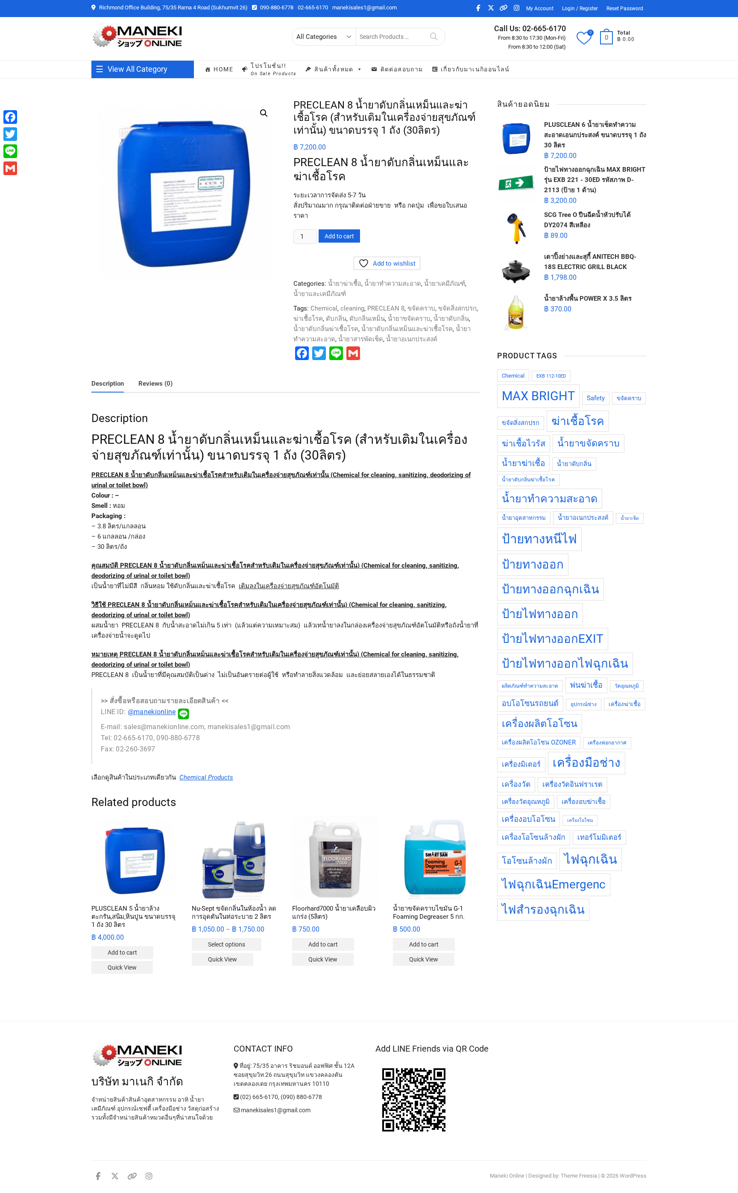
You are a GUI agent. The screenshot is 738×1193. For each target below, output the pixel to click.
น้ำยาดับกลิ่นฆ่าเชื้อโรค (325, 329)
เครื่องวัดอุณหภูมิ (526, 802)
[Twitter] (10, 134)
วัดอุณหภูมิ (627, 686)
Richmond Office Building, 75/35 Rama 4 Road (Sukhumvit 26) (173, 7)
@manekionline (152, 712)
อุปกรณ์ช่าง (584, 704)
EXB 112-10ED (551, 376)
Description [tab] (107, 383)
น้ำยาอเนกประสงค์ (411, 339)
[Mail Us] (237, 1110)
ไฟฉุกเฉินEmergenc (554, 884)
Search (434, 36)
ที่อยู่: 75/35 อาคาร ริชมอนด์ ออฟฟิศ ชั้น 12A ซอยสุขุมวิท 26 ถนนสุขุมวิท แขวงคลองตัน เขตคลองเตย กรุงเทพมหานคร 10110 (294, 1074)
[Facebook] (10, 117)
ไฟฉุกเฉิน (590, 859)
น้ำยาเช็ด (630, 518)
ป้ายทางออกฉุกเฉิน (550, 589)
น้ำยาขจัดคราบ (409, 318)
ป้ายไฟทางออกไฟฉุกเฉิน (565, 664)
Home (223, 69)
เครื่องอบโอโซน (528, 819)
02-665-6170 (313, 7)
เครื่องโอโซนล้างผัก (533, 837)
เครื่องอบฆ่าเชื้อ (584, 802)
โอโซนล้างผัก (527, 861)
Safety (596, 398)
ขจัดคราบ (421, 308)
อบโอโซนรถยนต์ (530, 703)
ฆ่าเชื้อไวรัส (523, 443)
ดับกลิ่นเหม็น (367, 318)
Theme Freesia (579, 1175)
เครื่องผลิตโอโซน (539, 724)
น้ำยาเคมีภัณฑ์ (444, 283)
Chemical (323, 308)
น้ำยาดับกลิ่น (451, 318)
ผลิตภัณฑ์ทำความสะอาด (530, 686)
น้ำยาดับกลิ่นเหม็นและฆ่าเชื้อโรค (407, 329)
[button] (264, 113)
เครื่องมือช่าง (587, 763)
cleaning (352, 308)
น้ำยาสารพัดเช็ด (360, 339)
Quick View (122, 967)
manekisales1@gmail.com (364, 7)
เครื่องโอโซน (580, 820)
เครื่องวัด (516, 784)
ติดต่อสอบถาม (402, 69)
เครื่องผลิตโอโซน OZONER (539, 742)
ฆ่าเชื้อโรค (308, 318)
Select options (226, 944)
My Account (540, 9)
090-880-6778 (276, 7)
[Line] (10, 151)
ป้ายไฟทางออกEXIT (552, 639)
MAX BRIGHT (538, 396)
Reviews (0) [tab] (155, 383)
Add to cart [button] (122, 952)
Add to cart (339, 236)
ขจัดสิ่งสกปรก (457, 308)
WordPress (633, 1175)
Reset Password (624, 9)
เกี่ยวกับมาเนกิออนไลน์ (475, 69)
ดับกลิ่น (336, 318)
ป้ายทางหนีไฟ (539, 539)
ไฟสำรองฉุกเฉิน (543, 910)
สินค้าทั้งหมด (334, 69)
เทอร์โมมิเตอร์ (599, 837)
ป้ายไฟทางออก (540, 614)
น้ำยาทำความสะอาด (392, 283)
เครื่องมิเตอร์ (521, 764)
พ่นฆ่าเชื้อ (586, 684)
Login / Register (580, 9)
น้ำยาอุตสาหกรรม (524, 518)
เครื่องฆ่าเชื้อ (625, 704)
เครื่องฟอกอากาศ (607, 743)
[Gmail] (10, 168)
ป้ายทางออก (533, 564)
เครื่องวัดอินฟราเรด (572, 784)
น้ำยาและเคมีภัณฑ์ (319, 294)
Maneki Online (507, 1175)
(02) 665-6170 (258, 1096)
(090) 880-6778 (301, 1096)
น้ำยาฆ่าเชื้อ (344, 283)
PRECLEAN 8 (385, 308)
